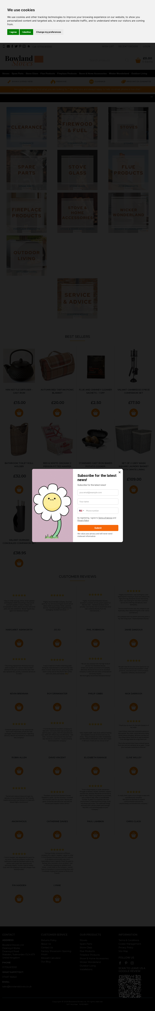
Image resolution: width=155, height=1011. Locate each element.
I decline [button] (26, 32)
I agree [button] (13, 32)
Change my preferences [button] (48, 32)
